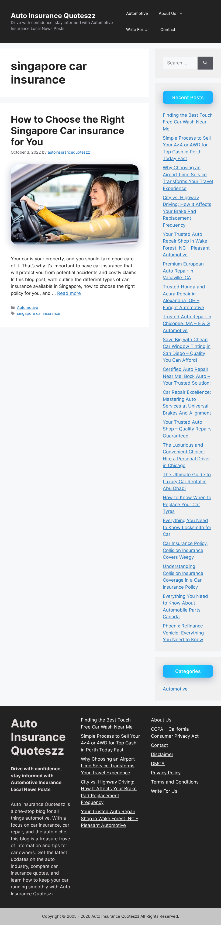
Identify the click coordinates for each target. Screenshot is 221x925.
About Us (167, 13)
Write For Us (138, 29)
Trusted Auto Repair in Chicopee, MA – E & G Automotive (187, 323)
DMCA (158, 763)
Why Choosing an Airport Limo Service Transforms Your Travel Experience (108, 765)
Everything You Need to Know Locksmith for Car (187, 527)
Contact (167, 29)
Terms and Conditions (175, 782)
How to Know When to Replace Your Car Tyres (187, 504)
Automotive (137, 13)
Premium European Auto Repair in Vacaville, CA (183, 270)
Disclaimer (162, 754)
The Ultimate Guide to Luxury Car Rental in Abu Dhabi (187, 481)
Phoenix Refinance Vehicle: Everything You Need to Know (183, 632)
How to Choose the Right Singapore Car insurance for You (68, 130)
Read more (69, 293)
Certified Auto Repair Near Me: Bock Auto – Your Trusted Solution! (187, 376)
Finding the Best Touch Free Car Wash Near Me (188, 122)
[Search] (205, 63)
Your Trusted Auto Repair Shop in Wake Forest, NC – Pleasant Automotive (109, 818)
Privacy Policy (166, 772)
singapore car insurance (38, 313)
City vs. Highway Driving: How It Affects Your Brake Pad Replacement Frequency (187, 211)
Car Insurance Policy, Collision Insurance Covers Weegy (185, 550)
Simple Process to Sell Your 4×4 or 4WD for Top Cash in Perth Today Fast (110, 743)
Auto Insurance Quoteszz (53, 16)
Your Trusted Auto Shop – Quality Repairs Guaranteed (187, 429)
